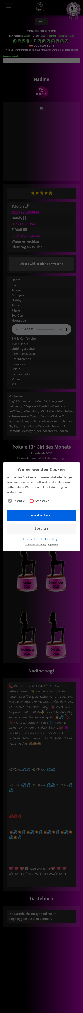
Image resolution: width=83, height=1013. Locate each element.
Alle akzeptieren (41, 515)
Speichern (41, 528)
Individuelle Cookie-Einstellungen (41, 539)
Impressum (53, 545)
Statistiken (42, 501)
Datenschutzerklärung (35, 545)
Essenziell (20, 501)
